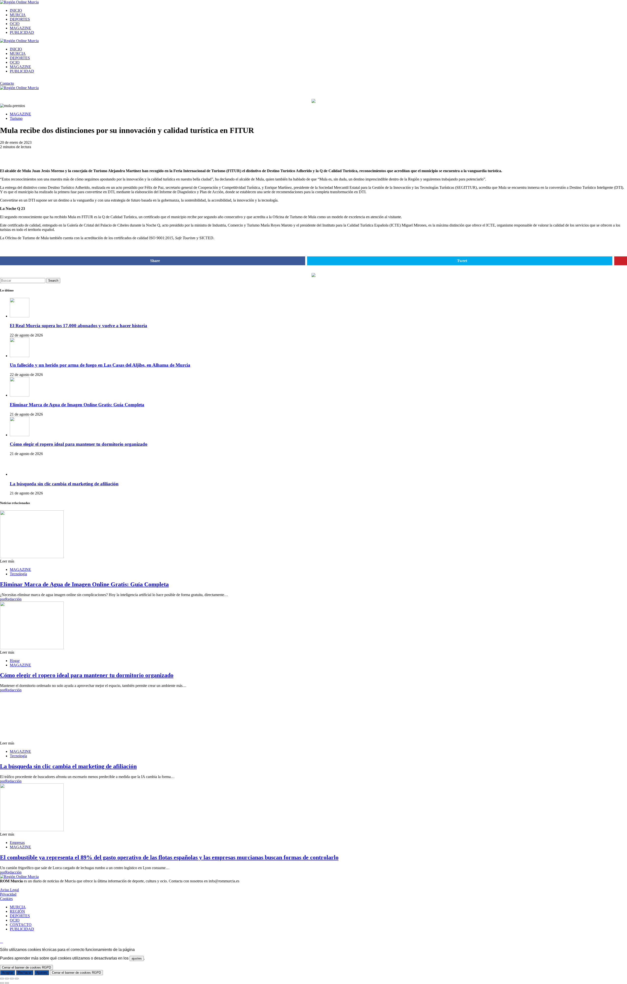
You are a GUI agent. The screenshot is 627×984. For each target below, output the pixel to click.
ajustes (137, 958)
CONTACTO (21, 925)
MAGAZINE (20, 28)
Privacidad (8, 894)
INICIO (16, 10)
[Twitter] (12, 79)
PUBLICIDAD (22, 32)
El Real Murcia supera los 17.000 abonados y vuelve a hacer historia (78, 325)
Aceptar (7, 972)
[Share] (7, 978)
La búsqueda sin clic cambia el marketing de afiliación (64, 483)
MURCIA (18, 15)
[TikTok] (7, 79)
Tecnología (18, 574)
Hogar (15, 661)
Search (53, 280)
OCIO (15, 24)
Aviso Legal (9, 890)
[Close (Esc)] (2, 978)
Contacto (7, 83)
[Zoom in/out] (17, 978)
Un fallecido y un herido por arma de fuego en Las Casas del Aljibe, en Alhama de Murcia (100, 365)
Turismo (16, 118)
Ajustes (41, 972)
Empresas (17, 842)
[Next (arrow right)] (7, 983)
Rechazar (24, 972)
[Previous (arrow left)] (2, 983)
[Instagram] (1, 79)
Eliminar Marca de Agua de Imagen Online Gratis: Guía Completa (77, 404)
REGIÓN (17, 911)
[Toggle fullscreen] (12, 978)
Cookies (6, 899)
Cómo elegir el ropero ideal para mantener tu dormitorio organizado (78, 444)
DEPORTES (20, 19)
